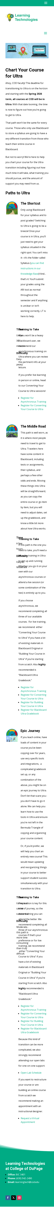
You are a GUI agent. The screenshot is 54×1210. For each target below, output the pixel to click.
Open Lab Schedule (31, 1072)
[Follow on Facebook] (7, 1197)
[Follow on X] (13, 1197)
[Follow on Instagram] (19, 1197)
